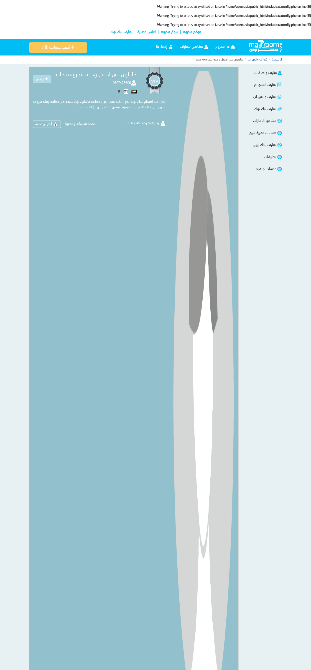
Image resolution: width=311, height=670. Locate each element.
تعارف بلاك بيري (265, 145)
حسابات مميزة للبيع (263, 133)
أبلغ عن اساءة (44, 124)
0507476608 (122, 83)
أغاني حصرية (146, 32)
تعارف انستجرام (265, 85)
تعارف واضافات (265, 73)
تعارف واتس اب (257, 59)
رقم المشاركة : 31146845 (142, 123)
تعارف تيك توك (121, 32)
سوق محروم (169, 32)
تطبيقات (270, 157)
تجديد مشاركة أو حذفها (80, 124)
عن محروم (223, 47)
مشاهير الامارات (192, 47)
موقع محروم (192, 32)
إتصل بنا (162, 47)
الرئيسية (277, 59)
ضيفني (40, 79)
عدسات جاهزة (266, 169)
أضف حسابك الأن (56, 47)
